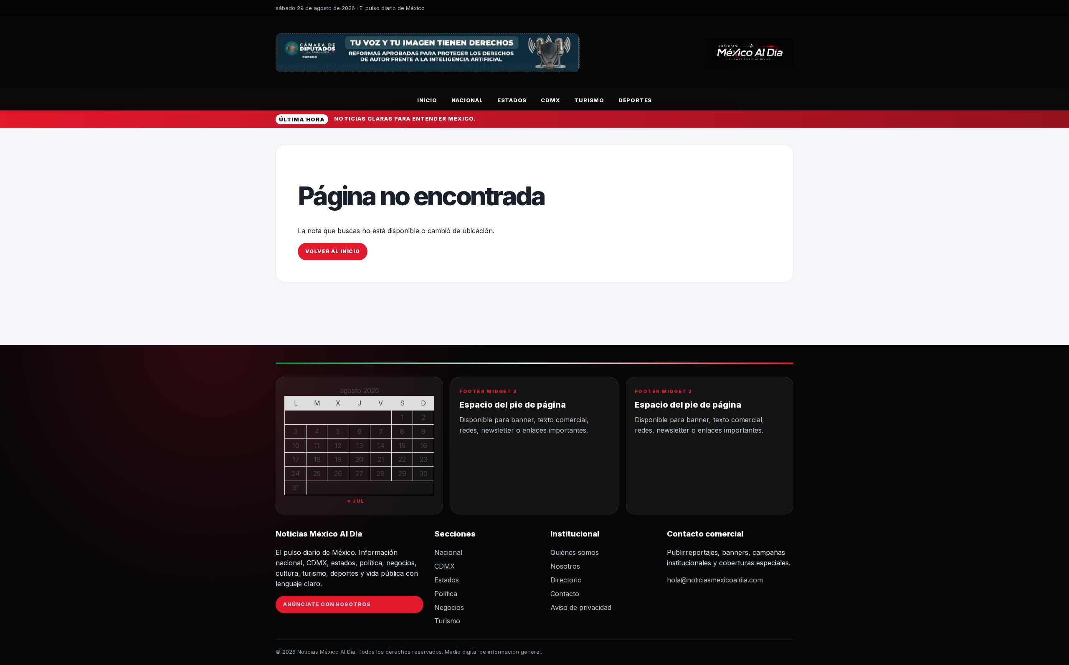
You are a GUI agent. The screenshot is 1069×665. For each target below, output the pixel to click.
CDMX (550, 100)
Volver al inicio (332, 251)
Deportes (635, 100)
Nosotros (565, 566)
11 (317, 445)
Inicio (427, 100)
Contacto (564, 593)
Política (445, 593)
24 (295, 473)
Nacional (467, 100)
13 (359, 445)
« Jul (356, 501)
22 (402, 459)
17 (295, 459)
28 (381, 473)
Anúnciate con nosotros (327, 604)
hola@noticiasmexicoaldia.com (715, 580)
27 (359, 473)
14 (381, 445)
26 (338, 473)
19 (338, 459)
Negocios (449, 607)
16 (423, 445)
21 (380, 459)
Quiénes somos (574, 552)
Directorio (566, 580)
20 (359, 459)
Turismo (589, 100)
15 (402, 445)
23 (423, 459)
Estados (512, 100)
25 (317, 473)
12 (337, 445)
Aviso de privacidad (580, 607)
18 (317, 459)
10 (295, 445)
